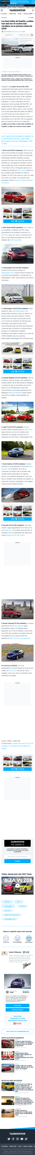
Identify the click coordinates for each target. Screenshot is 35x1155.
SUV (32, 7)
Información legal (13, 1151)
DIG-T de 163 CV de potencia (20, 638)
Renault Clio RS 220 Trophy (15, 535)
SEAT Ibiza (4, 235)
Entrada (4, 17)
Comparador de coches (17, 1018)
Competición (12, 13)
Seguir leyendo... (19, 961)
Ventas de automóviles (11, 915)
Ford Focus (12, 671)
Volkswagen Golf (22, 311)
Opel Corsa (28, 430)
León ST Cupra (20, 180)
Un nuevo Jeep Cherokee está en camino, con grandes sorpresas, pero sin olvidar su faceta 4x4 (16, 75)
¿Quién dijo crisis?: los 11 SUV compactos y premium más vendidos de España (17, 745)
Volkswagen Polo (7, 273)
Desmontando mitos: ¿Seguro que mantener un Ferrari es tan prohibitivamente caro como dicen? (17, 79)
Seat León (7, 910)
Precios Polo (17, 1016)
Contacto (6, 1151)
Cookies (19, 1151)
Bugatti (27, 7)
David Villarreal (7, 31)
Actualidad (4, 13)
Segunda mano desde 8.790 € (17, 1020)
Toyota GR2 (3, 7)
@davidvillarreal (16, 31)
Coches (20, 13)
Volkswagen (23, 141)
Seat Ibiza (22, 906)
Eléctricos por (11, 5)
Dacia (9, 7)
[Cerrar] (32, 38)
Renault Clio (7, 530)
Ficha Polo (17, 1005)
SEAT (30, 141)
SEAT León (21, 170)
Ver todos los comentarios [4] (17, 1031)
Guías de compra (28, 13)
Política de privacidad (26, 1151)
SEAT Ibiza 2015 (15, 240)
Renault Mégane (16, 393)
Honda (14, 7)
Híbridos (17, 1096)
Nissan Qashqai (17, 626)
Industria (7, 902)
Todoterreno (21, 7)
